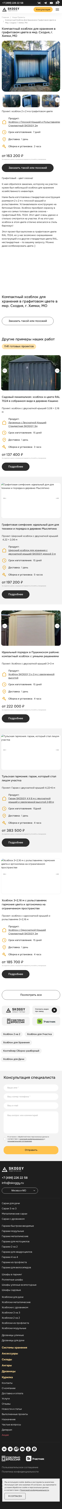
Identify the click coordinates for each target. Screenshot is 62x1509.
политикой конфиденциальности (31, 1139)
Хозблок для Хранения (16, 1042)
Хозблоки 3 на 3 (11, 1312)
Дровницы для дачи (13, 1340)
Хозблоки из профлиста (15, 1323)
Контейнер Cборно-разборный (21, 1050)
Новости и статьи (12, 1409)
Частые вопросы (11, 1424)
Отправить (31, 1150)
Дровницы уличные (13, 1335)
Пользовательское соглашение (20, 1467)
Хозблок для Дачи (13, 1059)
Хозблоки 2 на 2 (11, 1317)
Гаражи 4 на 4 (10, 1257)
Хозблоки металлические (16, 1302)
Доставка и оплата (12, 1393)
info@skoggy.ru (13, 1183)
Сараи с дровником (13, 1218)
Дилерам (7, 1429)
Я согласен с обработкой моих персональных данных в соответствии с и (28, 1139)
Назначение (8, 1419)
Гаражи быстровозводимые (18, 1225)
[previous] (5, 370)
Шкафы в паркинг (12, 1274)
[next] (57, 99)
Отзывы (6, 1403)
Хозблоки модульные (14, 1328)
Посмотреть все (31, 994)
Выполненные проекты (15, 1414)
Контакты (7, 1383)
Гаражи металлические (15, 1236)
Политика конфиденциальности (20, 1471)
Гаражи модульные (13, 1231)
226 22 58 (15, 1178)
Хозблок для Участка (39, 1034)
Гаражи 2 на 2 (10, 1246)
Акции (5, 1435)
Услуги (6, 1398)
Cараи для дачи (11, 1203)
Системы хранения (14, 1347)
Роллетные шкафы (12, 1279)
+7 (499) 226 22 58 (12, 2)
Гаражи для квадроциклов (17, 1251)
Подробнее (15, 466)
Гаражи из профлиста (14, 1262)
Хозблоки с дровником (15, 1307)
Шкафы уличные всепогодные (19, 1284)
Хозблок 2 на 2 (11, 1034)
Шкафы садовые (11, 1290)
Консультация (43, 9)
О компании (8, 1388)
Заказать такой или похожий (28, 167)
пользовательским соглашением (20, 1141)
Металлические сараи (14, 1213)
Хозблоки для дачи (12, 1297)
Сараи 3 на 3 (9, 1208)
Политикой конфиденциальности (34, 1490)
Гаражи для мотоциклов (15, 1241)
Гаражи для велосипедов (16, 1267)
